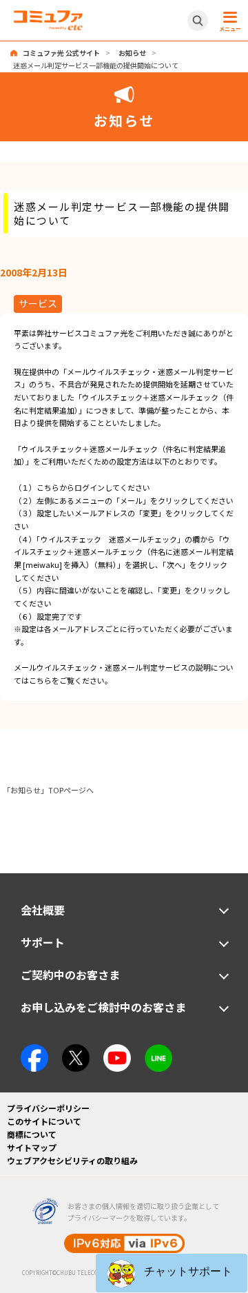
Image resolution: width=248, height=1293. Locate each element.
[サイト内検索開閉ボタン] (197, 20)
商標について (31, 1134)
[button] (171, 1273)
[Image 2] (76, 1050)
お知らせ (132, 53)
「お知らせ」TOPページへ (48, 789)
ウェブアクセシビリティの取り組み (72, 1160)
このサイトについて (44, 1121)
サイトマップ (31, 1147)
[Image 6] (158, 1050)
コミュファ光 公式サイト (61, 53)
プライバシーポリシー (48, 1108)
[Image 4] (117, 1050)
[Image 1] (34, 1050)
